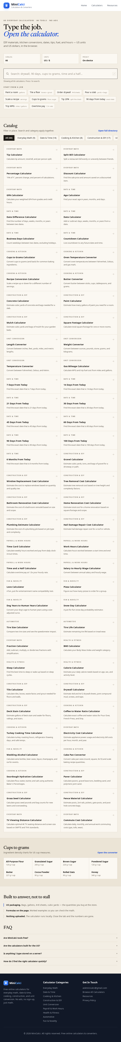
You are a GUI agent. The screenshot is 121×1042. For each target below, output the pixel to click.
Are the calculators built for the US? (60, 945)
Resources (112, 5)
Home (84, 5)
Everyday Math (50, 988)
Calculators (97, 5)
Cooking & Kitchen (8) (71, 137)
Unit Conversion (51, 1004)
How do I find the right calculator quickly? (60, 961)
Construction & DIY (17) (99, 137)
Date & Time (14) (48, 137)
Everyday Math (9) (26, 137)
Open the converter (107, 852)
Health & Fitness (51, 1012)
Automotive (48, 1016)
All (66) (9, 137)
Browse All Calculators (94, 992)
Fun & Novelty (50, 1020)
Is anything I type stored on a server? (60, 953)
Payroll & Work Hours (53, 1008)
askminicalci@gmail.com (95, 988)
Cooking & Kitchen (52, 996)
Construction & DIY (52, 1000)
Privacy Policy (89, 1000)
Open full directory (107, 130)
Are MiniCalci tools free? (60, 937)
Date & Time (49, 992)
